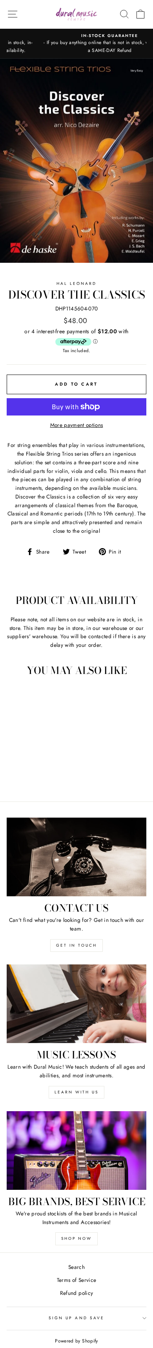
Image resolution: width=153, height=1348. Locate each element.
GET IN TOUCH (76, 945)
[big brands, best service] (76, 1150)
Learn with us (76, 1092)
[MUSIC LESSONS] (76, 1003)
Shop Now (76, 1238)
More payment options (76, 425)
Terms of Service (76, 1280)
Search (76, 1267)
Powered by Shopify (76, 1340)
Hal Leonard (76, 283)
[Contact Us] (76, 857)
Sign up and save (76, 1318)
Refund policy (76, 1293)
